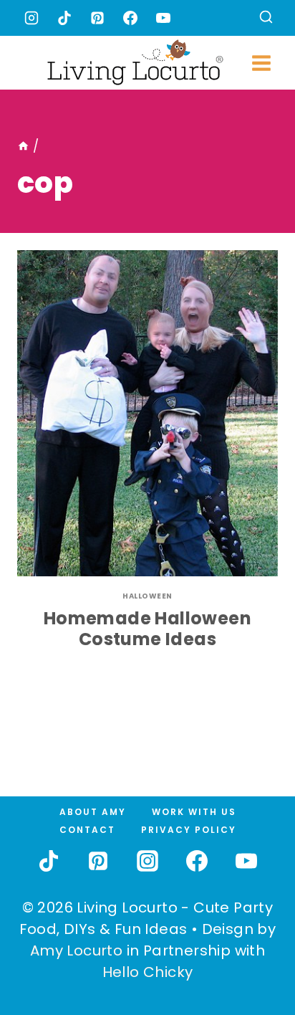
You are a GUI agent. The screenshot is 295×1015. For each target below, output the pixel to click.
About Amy (92, 812)
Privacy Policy (188, 830)
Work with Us (194, 812)
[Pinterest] (97, 18)
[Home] (23, 146)
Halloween (147, 596)
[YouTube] (163, 18)
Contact (87, 830)
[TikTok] (64, 18)
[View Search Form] (266, 18)
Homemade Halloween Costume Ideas (147, 628)
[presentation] (147, 413)
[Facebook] (130, 18)
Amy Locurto (76, 950)
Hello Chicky (147, 972)
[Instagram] (31, 18)
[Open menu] (261, 62)
